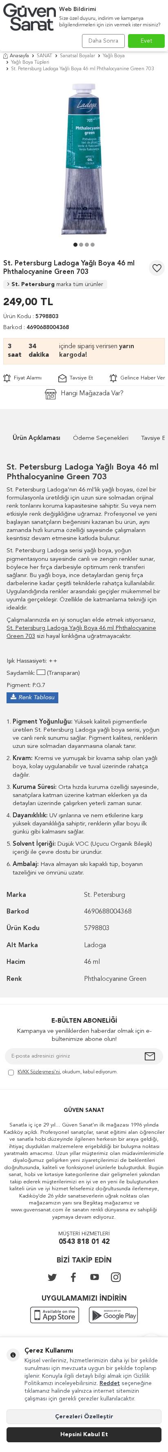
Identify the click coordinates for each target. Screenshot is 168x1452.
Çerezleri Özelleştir (84, 1417)
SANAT (44, 56)
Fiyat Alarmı (26, 378)
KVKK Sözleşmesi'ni (39, 1072)
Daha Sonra (103, 41)
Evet (147, 41)
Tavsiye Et (79, 378)
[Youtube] (94, 1277)
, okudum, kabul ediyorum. (68, 1072)
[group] (84, 159)
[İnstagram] (116, 1277)
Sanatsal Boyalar (77, 56)
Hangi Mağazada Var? (92, 393)
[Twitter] (52, 1277)
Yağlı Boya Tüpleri (30, 62)
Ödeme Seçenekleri (100, 438)
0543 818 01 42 (84, 1242)
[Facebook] (73, 1277)
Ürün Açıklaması (36, 438)
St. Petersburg (57, 284)
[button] (75, 245)
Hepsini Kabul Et (84, 1434)
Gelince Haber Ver (141, 378)
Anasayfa (19, 56)
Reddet (109, 1383)
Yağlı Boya (114, 56)
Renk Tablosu (36, 698)
